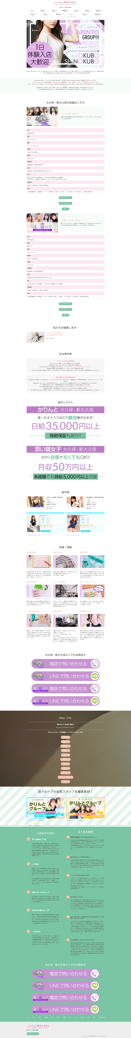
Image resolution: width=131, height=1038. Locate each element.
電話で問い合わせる (65, 197)
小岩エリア (85, 15)
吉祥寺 (82, 1017)
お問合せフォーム (33, 1033)
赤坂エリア (54, 11)
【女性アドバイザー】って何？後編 (75, 820)
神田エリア (43, 11)
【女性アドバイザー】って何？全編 (35, 820)
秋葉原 (46, 1017)
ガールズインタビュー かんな (34, 535)
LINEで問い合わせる (65, 203)
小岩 (94, 1017)
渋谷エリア (76, 11)
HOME (30, 825)
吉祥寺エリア (59, 15)
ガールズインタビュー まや (73, 535)
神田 (34, 1017)
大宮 (76, 1017)
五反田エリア (99, 11)
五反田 (64, 1017)
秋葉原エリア (65, 11)
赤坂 (40, 1017)
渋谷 (52, 1017)
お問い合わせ (98, 15)
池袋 (58, 1017)
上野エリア (33, 15)
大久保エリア (72, 15)
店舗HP (65, 208)
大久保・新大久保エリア (65, 777)
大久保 (88, 1017)
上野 (70, 1017)
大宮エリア (46, 15)
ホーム (32, 11)
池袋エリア (87, 11)
